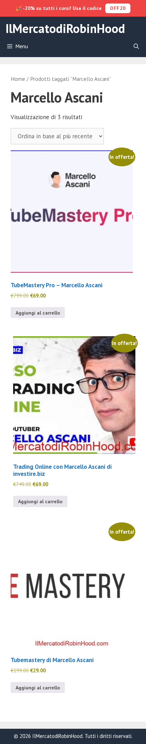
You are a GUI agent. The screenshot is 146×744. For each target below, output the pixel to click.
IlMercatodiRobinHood (65, 28)
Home (18, 78)
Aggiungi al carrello (38, 313)
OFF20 (118, 8)
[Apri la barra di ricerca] (136, 46)
